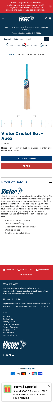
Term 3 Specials (17, 27)
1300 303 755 (14, 45)
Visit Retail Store (10, 335)
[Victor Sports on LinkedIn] (12, 355)
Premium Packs (33, 27)
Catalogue (26, 29)
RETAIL (26, 166)
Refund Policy (9, 330)
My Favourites (31, 44)
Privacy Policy (9, 321)
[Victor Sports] (26, 18)
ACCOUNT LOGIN (26, 158)
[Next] (35, 116)
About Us (7, 316)
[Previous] (18, 116)
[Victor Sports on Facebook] (4, 355)
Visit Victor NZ (9, 332)
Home (11, 55)
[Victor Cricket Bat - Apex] (26, 87)
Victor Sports (29, 368)
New (6, 27)
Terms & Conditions (11, 324)
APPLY (38, 33)
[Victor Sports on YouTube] (7, 355)
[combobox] (34, 39)
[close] (50, 6)
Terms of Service (10, 327)
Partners (44, 27)
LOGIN (30, 33)
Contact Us (8, 319)
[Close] (49, 386)
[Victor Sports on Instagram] (9, 355)
